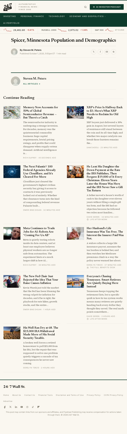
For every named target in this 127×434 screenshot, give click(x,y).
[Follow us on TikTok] (32, 406)
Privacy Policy (93, 395)
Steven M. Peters (32, 50)
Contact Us (29, 395)
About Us (16, 395)
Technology (57, 16)
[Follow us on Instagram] (27, 406)
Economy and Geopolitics (87, 16)
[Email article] (106, 51)
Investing (9, 16)
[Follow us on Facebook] (4, 406)
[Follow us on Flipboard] (38, 406)
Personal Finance (32, 16)
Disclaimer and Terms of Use (70, 395)
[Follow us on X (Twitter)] (10, 406)
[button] (85, 7)
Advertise (7, 401)
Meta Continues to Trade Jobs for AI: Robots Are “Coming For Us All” (39, 232)
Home (6, 395)
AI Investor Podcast (108, 7)
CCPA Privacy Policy (113, 395)
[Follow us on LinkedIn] (16, 406)
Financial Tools (45, 395)
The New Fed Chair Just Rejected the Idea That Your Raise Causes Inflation (40, 280)
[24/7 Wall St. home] (7, 7)
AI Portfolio (11, 23)
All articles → (32, 84)
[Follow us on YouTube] (21, 406)
